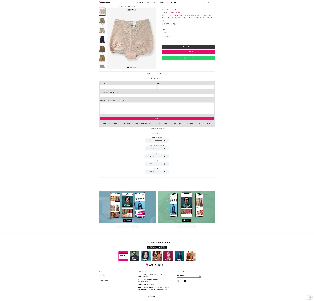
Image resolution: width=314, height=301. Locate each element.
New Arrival (172, 2)
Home (163, 7)
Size (163, 29)
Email (159, 83)
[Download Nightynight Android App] (152, 248)
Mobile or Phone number (110, 92)
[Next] (102, 68)
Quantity (166, 37)
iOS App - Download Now (186, 226)
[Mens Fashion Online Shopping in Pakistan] (134, 261)
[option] (131, 38)
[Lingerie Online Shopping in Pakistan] (168, 261)
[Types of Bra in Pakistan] (157, 261)
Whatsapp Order (188, 58)
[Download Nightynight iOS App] (162, 248)
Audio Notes (102, 275)
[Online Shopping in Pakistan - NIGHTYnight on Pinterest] (188, 281)
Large (164, 33)
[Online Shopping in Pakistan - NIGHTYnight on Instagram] (178, 281)
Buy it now (188, 51)
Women (140, 2)
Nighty (154, 2)
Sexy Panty (175, 12)
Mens (162, 2)
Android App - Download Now (127, 226)
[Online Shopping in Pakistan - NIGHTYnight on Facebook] (181, 281)
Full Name (104, 83)
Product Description (157, 74)
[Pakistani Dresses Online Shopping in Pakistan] (179, 261)
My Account (102, 278)
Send (157, 118)
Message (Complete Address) (112, 100)
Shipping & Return (157, 129)
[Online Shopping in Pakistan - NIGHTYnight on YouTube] (185, 281)
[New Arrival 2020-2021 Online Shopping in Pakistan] (123, 261)
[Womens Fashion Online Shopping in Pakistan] (146, 261)
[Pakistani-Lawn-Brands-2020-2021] (191, 261)
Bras (147, 2)
